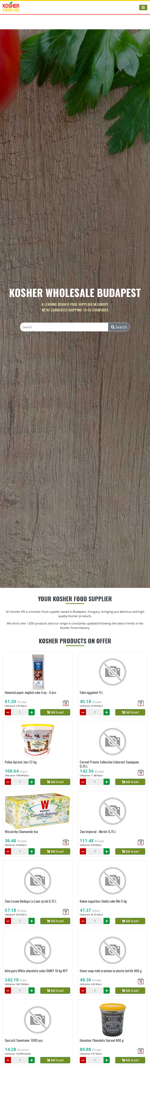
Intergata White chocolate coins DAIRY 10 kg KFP (36, 970)
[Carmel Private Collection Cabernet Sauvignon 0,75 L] (112, 741)
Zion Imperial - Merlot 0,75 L (98, 831)
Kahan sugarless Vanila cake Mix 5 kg (103, 901)
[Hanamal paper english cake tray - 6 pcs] (37, 672)
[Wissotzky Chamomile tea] (37, 811)
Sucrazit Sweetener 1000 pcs (24, 1040)
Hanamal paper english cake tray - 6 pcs (30, 692)
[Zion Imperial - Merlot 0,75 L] (112, 811)
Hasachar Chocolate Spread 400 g (102, 1040)
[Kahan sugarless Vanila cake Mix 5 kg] (112, 880)
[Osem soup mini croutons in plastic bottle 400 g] (112, 950)
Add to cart (57, 712)
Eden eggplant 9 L (91, 692)
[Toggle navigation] (143, 7)
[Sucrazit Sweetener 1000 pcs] (37, 1019)
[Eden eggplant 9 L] (112, 672)
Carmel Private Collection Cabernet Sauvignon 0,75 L (109, 764)
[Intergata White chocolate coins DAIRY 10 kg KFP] (37, 950)
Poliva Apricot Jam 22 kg (21, 762)
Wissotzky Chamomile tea (21, 831)
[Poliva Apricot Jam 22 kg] (37, 741)
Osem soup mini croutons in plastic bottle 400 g (111, 970)
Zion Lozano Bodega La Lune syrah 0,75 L (31, 901)
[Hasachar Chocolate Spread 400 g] (112, 1019)
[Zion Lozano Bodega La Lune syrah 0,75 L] (37, 880)
